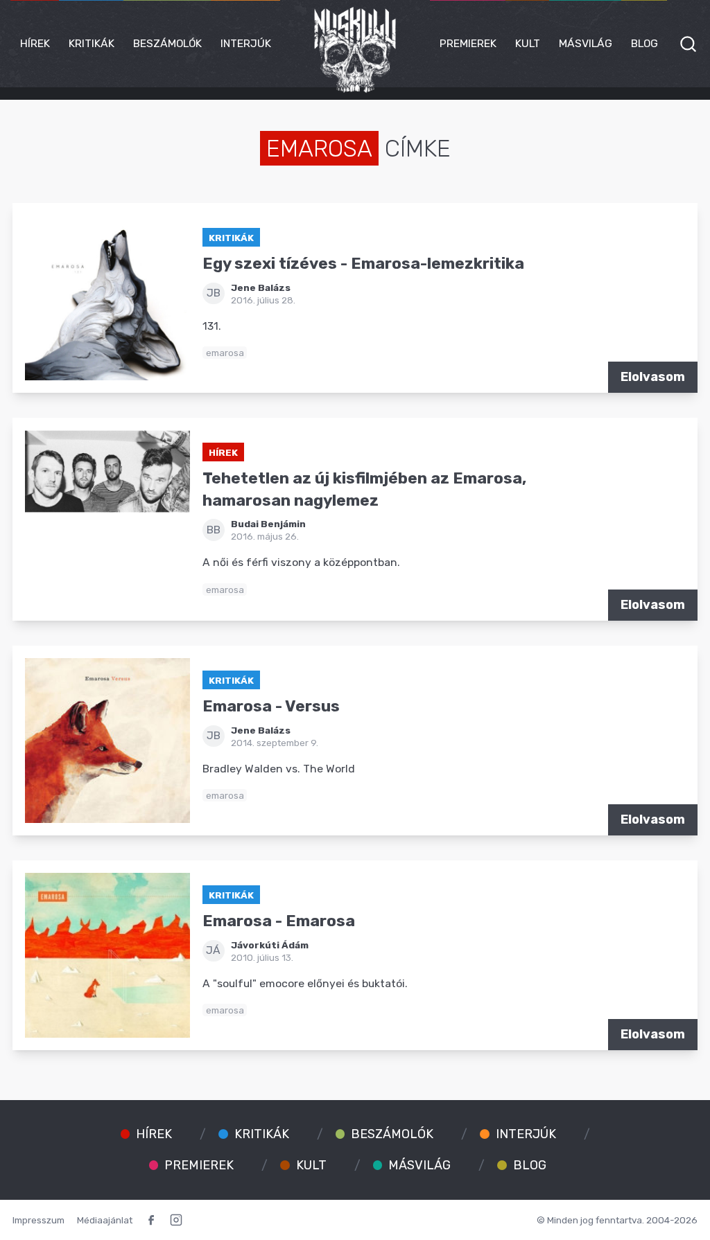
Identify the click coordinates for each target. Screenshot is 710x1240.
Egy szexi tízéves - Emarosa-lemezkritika (363, 263)
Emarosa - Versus (271, 706)
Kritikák (91, 43)
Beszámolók (167, 43)
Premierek (468, 43)
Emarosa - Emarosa (278, 921)
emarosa (225, 352)
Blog (644, 43)
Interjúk (245, 43)
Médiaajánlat (104, 1219)
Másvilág (585, 43)
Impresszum (38, 1219)
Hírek (35, 43)
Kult (527, 43)
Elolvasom (653, 376)
